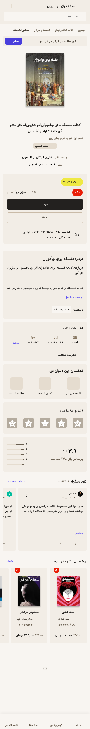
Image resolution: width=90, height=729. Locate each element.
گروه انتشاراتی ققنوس (41, 164)
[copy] (10, 235)
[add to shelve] (73, 383)
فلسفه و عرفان (41, 30)
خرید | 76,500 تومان (45, 723)
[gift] (45, 114)
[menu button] (6, 6)
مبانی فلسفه (21, 30)
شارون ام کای (44, 157)
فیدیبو (82, 30)
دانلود (15, 41)
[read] (16, 383)
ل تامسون (28, 157)
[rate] (78, 423)
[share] (34, 114)
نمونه (45, 217)
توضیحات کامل (74, 297)
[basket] (17, 6)
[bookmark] (55, 114)
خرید (45, 204)
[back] (84, 6)
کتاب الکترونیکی (63, 30)
